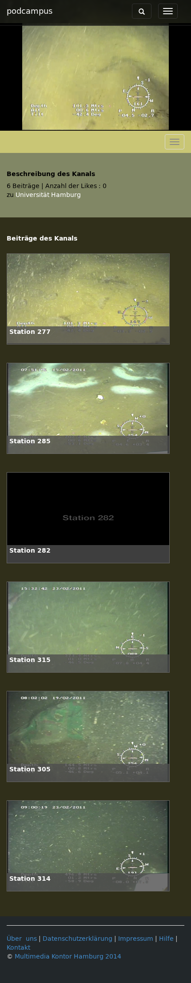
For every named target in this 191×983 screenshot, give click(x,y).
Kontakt (18, 947)
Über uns (22, 939)
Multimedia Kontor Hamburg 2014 (68, 956)
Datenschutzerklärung (77, 939)
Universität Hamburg (48, 195)
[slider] (95, 123)
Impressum (135, 939)
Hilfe (166, 939)
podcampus (29, 11)
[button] (9, 124)
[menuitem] (164, 124)
